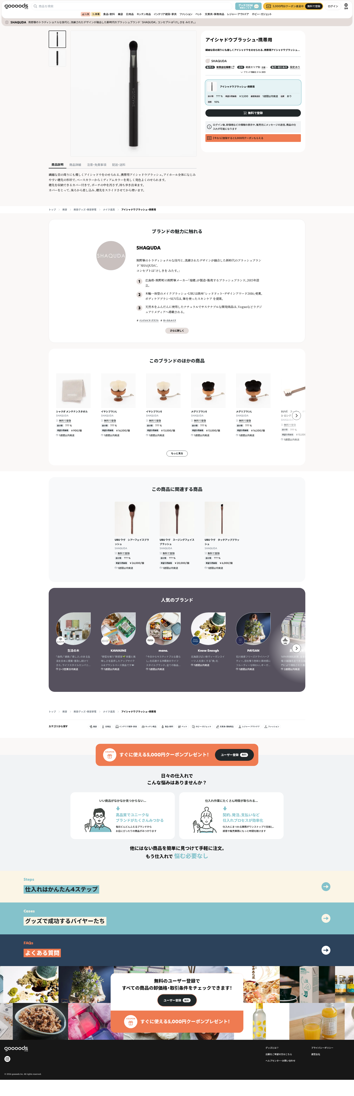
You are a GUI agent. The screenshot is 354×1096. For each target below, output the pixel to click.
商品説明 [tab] (57, 165)
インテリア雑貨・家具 (165, 14)
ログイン (333, 6)
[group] (234, 755)
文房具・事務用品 (214, 14)
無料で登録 (65, 420)
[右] (296, 415)
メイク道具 (109, 209)
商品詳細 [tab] (75, 165)
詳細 (263, 67)
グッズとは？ (272, 1047)
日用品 (130, 14)
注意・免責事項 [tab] (96, 165)
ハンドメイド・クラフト (149, 320)
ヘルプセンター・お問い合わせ (280, 1060)
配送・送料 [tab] (118, 165)
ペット (198, 14)
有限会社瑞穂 (223, 67)
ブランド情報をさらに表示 (255, 72)
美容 (120, 14)
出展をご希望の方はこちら (279, 1054)
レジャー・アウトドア (238, 14)
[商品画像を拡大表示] (133, 94)
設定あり (295, 67)
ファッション (186, 14)
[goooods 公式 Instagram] (7, 1059)
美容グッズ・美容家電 (85, 209)
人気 (87, 14)
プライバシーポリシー (322, 1047)
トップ (52, 209)
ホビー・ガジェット (262, 14)
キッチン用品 (144, 14)
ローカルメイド (169, 320)
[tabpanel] (123, 182)
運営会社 (315, 1054)
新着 (97, 14)
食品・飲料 (109, 14)
